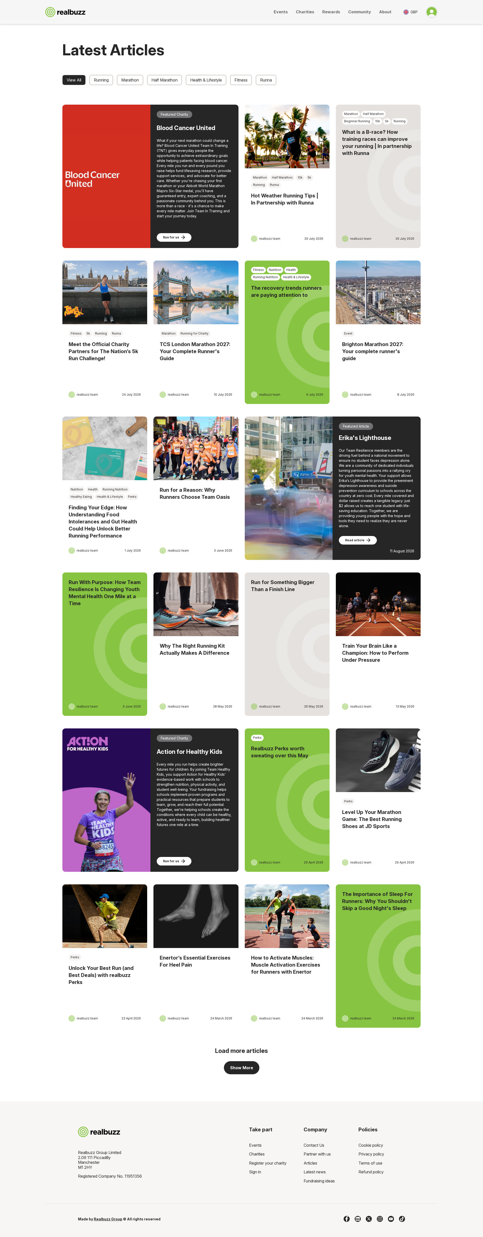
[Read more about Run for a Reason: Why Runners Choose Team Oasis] (195, 448)
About (385, 11)
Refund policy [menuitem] (371, 1171)
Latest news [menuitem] (315, 1171)
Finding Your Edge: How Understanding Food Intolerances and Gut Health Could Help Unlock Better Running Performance (103, 522)
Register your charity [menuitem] (268, 1163)
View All (74, 80)
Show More (241, 1067)
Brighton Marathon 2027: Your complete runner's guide (372, 351)
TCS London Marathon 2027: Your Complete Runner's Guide (195, 351)
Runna (266, 80)
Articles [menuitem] (310, 1163)
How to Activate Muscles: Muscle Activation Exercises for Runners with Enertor (285, 965)
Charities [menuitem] (257, 1154)
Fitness (241, 80)
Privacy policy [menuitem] (371, 1154)
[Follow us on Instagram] (380, 1219)
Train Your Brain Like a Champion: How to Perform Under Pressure (375, 653)
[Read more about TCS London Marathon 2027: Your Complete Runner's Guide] (195, 292)
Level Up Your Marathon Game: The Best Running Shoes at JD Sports (372, 819)
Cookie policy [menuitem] (370, 1145)
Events (281, 11)
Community (359, 11)
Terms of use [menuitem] (370, 1163)
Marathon (130, 80)
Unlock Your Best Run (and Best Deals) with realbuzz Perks (101, 975)
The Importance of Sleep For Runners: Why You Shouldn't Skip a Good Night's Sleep (377, 901)
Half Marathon (164, 80)
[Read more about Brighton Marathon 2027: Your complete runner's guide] (378, 292)
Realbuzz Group (108, 1219)
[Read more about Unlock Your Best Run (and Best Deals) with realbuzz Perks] (104, 916)
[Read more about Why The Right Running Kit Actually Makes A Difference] (195, 604)
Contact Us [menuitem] (314, 1145)
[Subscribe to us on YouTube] (391, 1219)
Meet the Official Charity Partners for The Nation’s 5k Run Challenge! (103, 351)
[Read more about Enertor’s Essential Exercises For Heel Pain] (195, 916)
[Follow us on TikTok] (402, 1219)
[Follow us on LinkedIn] (358, 1219)
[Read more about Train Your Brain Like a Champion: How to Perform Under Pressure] (378, 604)
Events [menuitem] (255, 1145)
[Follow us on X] (369, 1219)
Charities (305, 11)
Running (101, 80)
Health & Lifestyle (206, 80)
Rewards (331, 11)
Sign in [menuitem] (255, 1171)
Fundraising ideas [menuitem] (319, 1180)
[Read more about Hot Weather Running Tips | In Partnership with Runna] (287, 136)
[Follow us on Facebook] (347, 1219)
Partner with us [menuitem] (317, 1154)
